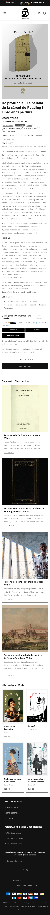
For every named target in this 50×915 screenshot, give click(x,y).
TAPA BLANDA (8, 125)
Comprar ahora (25, 366)
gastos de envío (21, 146)
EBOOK (29, 125)
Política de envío (42, 906)
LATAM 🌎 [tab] (34, 323)
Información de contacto (26, 910)
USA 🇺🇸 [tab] (13, 323)
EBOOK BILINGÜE (9, 131)
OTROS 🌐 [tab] (5, 325)
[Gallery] (25, 61)
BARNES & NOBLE (13, 335)
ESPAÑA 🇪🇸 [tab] (6, 323)
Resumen (24, 302)
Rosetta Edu (13, 903)
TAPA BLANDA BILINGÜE (11, 128)
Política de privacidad (13, 833)
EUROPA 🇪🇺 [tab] (42, 323)
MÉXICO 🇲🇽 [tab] (20, 323)
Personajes (34, 302)
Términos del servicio (28, 906)
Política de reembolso (13, 844)
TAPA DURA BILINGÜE (31, 128)
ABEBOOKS (13, 330)
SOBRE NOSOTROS (12, 813)
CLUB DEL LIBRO (11, 808)
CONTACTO (9, 818)
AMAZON (37, 330)
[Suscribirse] (42, 861)
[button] (4, 13)
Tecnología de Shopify (24, 903)
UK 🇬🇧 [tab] (28, 323)
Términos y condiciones (14, 838)
